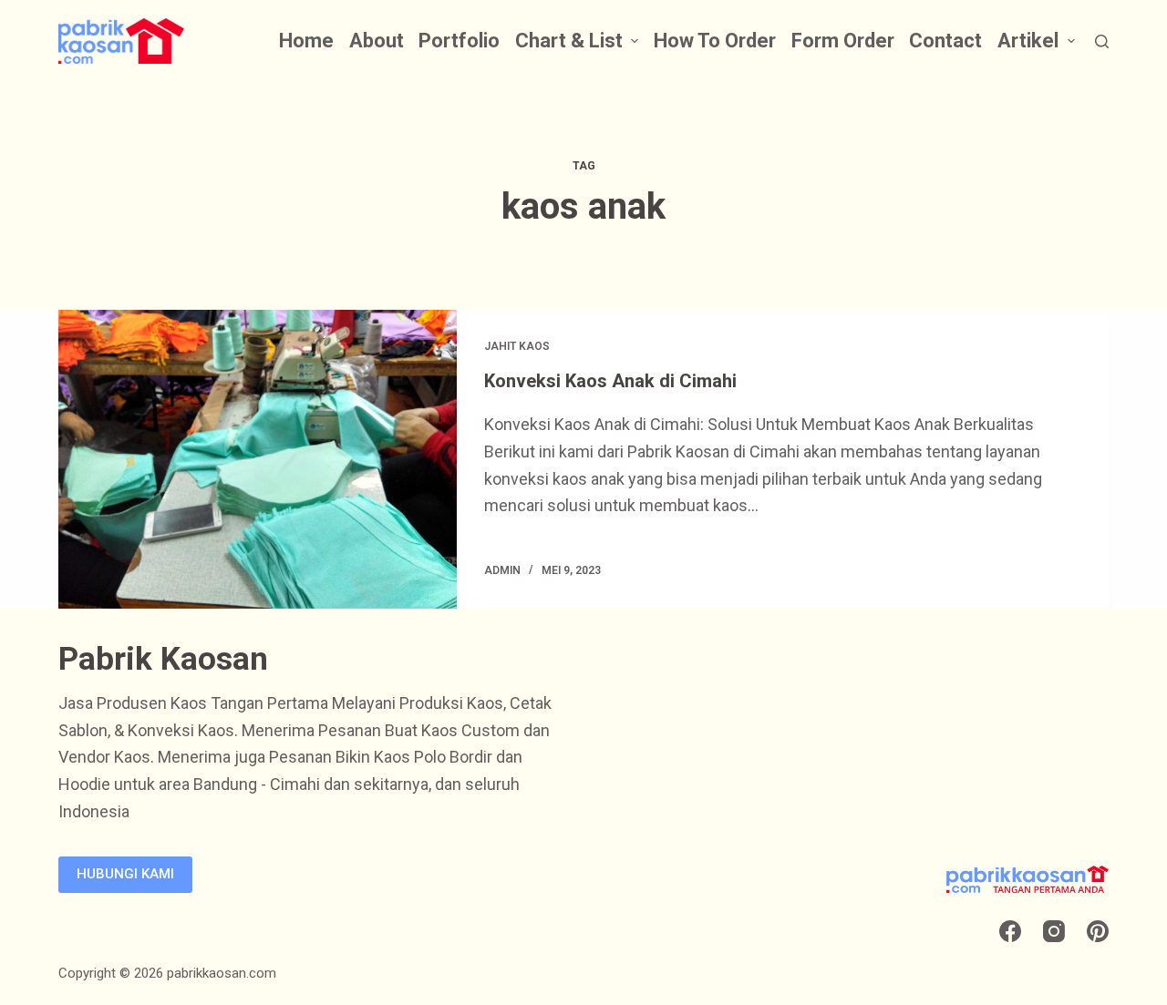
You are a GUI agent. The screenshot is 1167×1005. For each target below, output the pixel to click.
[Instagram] (1054, 931)
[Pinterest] (1098, 931)
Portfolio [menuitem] (459, 40)
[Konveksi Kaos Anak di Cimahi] (257, 459)
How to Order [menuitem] (715, 40)
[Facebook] (1010, 931)
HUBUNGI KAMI (125, 874)
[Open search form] (1102, 41)
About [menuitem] (376, 40)
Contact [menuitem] (945, 40)
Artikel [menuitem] (1028, 40)
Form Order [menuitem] (842, 40)
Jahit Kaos (517, 346)
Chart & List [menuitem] (569, 40)
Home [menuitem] (306, 40)
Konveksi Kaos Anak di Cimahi (610, 381)
